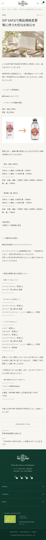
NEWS (15, 9)
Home (3, 9)
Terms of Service (25, 532)
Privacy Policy (14, 532)
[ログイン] (38, 3)
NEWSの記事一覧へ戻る (23, 424)
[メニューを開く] (3, 3)
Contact (34, 532)
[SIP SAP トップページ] (23, 3)
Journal (9, 9)
